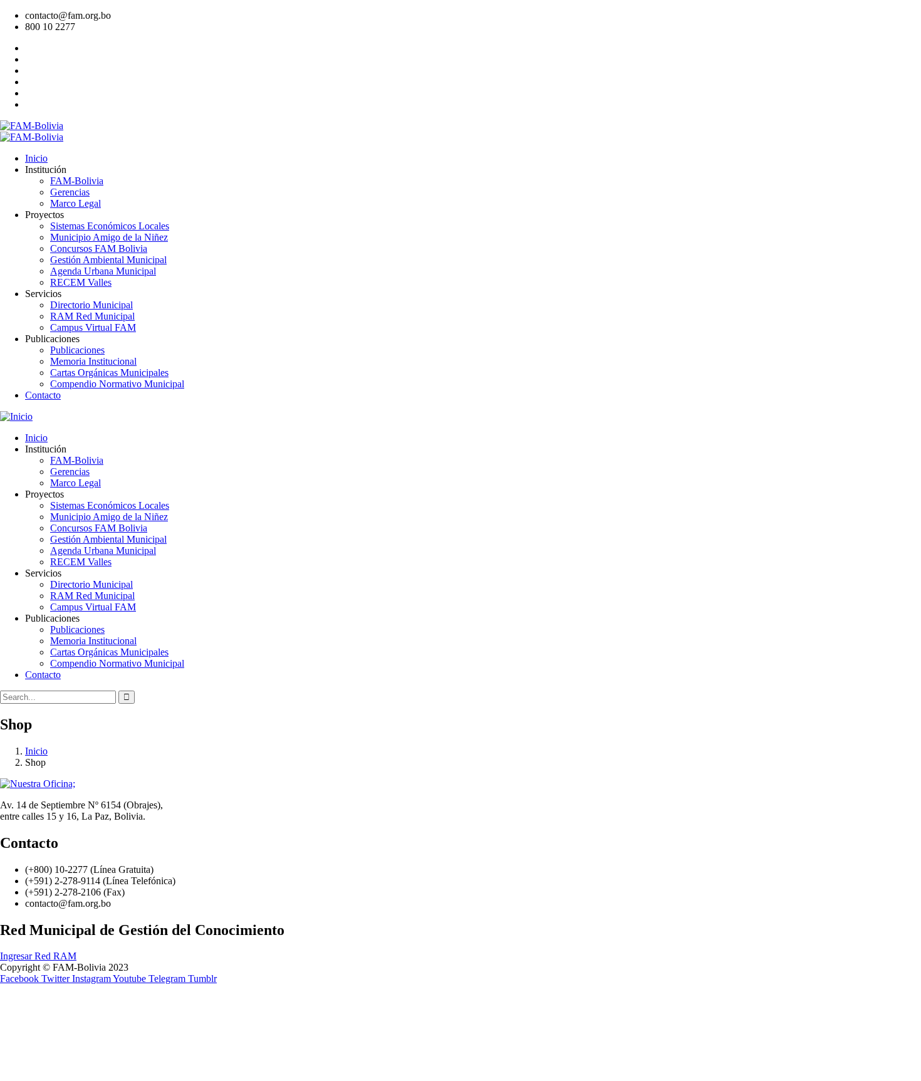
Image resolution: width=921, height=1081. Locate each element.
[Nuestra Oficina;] (37, 783)
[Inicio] (16, 416)
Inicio (36, 751)
